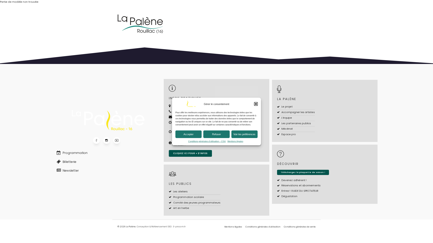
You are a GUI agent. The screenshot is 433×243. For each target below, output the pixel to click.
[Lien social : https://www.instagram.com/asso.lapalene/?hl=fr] (108, 140)
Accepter (188, 134)
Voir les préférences (244, 134)
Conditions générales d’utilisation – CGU (207, 141)
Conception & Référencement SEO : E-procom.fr (161, 226)
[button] (256, 104)
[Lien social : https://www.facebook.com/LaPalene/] (98, 140)
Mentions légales (235, 141)
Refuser (216, 134)
